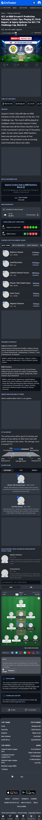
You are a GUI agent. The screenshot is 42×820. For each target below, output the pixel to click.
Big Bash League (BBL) (8, 766)
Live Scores (6, 8)
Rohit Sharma (36, 729)
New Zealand (6, 736)
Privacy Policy (22, 813)
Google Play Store (19, 702)
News (14, 8)
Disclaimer (21, 806)
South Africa (5, 740)
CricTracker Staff (8, 33)
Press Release (36, 749)
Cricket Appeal (36, 756)
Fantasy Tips (31, 819)
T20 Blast (4, 769)
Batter (21, 610)
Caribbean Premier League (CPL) (7, 756)
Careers (34, 799)
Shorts (17, 819)
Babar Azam (36, 733)
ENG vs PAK (23, 8)
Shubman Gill (36, 726)
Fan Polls (38, 763)
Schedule (10, 819)
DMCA (35, 803)
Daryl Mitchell (36, 740)
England (4, 733)
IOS (9, 702)
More (39, 819)
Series (23, 819)
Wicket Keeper (21, 598)
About (7, 799)
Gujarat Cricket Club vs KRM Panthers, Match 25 (21, 186)
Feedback (25, 799)
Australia (4, 729)
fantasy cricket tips (14, 13)
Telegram (11, 670)
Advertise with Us (11, 803)
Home (3, 819)
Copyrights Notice (34, 813)
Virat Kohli (37, 736)
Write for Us (26, 803)
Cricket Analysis (35, 759)
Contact (15, 799)
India (3, 726)
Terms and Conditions (9, 813)
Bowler (21, 634)
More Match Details (32, 648)
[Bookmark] (36, 65)
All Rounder (21, 622)
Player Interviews (34, 753)
